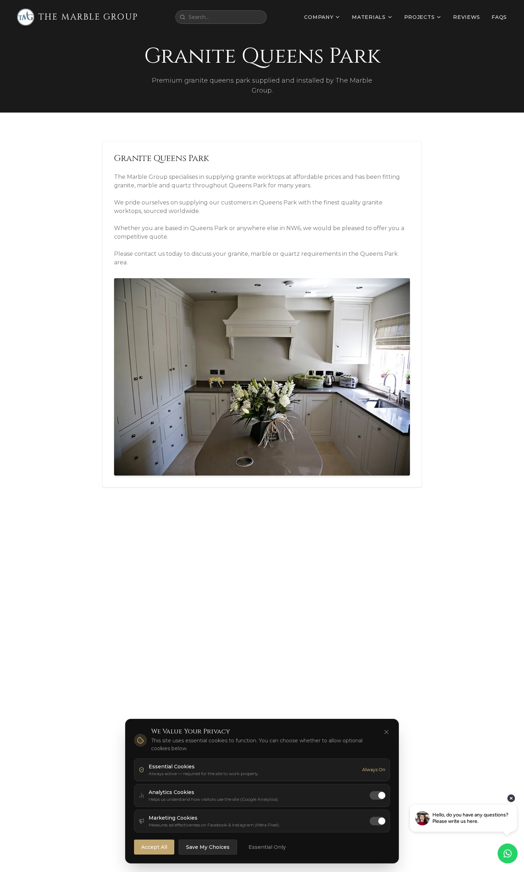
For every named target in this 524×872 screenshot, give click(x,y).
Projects (419, 17)
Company (318, 17)
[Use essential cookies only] (386, 732)
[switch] (377, 795)
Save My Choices (208, 847)
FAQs (499, 17)
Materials (368, 17)
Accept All (154, 847)
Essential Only (267, 847)
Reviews (466, 17)
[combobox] (221, 17)
